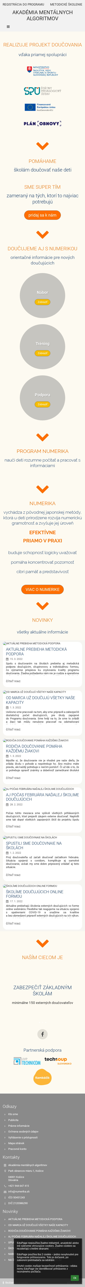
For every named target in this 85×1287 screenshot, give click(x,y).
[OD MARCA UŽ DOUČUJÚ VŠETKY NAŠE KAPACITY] (42, 692)
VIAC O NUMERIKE (42, 589)
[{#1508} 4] (42, 107)
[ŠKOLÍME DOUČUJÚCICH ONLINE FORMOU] (42, 886)
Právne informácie (19, 1125)
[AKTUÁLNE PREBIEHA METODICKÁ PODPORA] (42, 643)
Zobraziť (42, 302)
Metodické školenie (66, 4)
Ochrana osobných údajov (23, 1131)
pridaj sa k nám (42, 215)
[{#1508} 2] (42, 1077)
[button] (42, 27)
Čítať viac (13, 682)
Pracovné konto (17, 1148)
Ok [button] (74, 1278)
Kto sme (13, 1114)
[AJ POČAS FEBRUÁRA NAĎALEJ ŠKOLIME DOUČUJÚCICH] (42, 789)
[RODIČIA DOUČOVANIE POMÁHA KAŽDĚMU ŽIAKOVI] (42, 740)
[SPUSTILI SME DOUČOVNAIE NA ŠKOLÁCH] (42, 837)
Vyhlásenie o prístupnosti (23, 1137)
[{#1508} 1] (42, 123)
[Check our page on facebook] (42, 1034)
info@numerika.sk (19, 1191)
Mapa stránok (16, 1143)
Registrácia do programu (23, 4)
